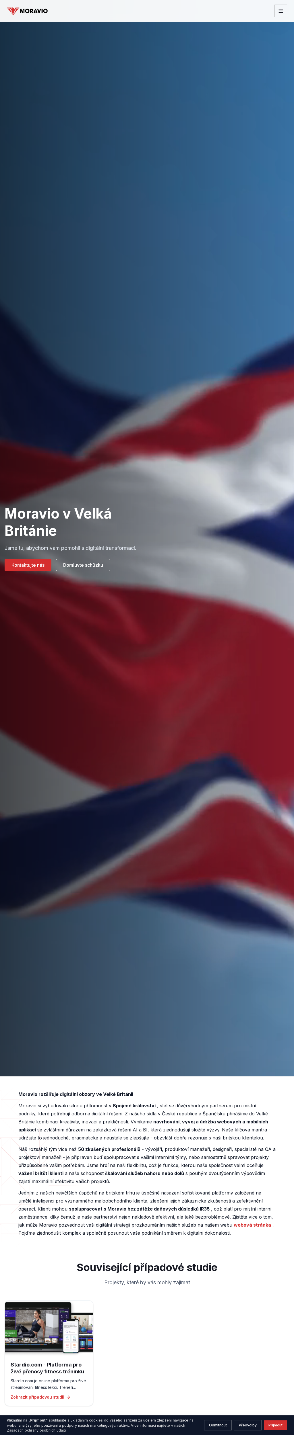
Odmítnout (218, 1425)
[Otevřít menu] (280, 11)
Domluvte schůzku (83, 565)
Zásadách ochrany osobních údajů (36, 1430)
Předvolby (248, 1425)
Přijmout (275, 1425)
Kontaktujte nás (28, 565)
